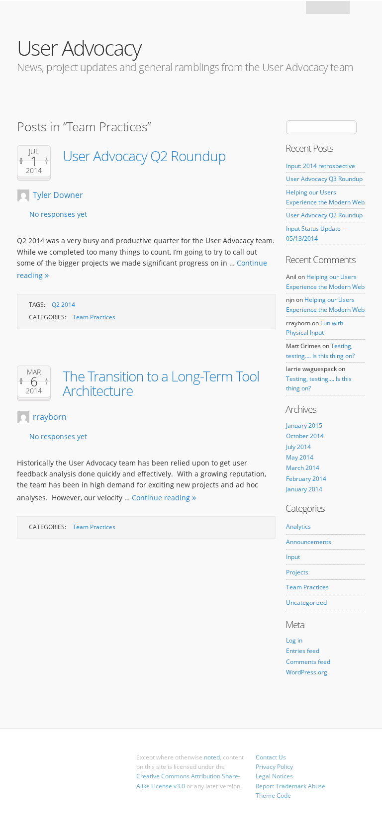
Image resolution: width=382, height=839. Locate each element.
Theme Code (273, 795)
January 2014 (304, 489)
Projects (297, 572)
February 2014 (306, 478)
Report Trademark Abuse (290, 786)
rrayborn (50, 416)
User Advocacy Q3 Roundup (324, 179)
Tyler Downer (58, 194)
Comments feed (308, 661)
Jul (34, 151)
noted (212, 757)
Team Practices (94, 317)
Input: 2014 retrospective (320, 166)
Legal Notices (274, 776)
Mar (34, 372)
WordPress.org (306, 672)
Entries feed (302, 651)
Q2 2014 (63, 304)
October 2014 (305, 436)
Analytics (298, 526)
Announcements (308, 542)
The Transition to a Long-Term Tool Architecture (161, 383)
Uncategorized (306, 602)
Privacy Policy (274, 766)
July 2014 (298, 447)
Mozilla (328, 10)
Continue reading (161, 497)
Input (293, 557)
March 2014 (302, 468)
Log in (294, 640)
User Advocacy (79, 47)
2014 (34, 170)
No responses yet (58, 214)
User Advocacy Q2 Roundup (144, 155)
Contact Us (271, 757)
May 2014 (299, 457)
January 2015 (304, 425)
